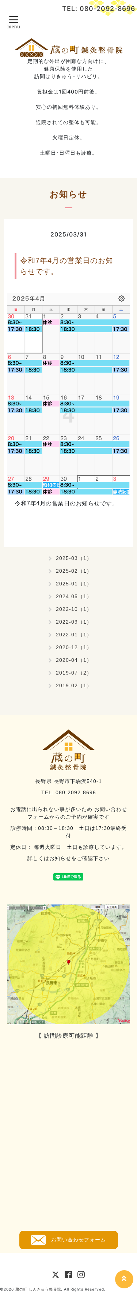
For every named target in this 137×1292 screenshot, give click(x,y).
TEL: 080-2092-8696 (98, 8)
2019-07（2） (74, 673)
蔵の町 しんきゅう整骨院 (38, 1289)
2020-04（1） (74, 660)
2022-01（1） (74, 634)
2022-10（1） (74, 609)
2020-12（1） (74, 647)
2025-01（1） (74, 584)
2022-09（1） (74, 622)
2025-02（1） (74, 571)
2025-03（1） (74, 558)
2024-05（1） (74, 596)
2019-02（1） (74, 685)
